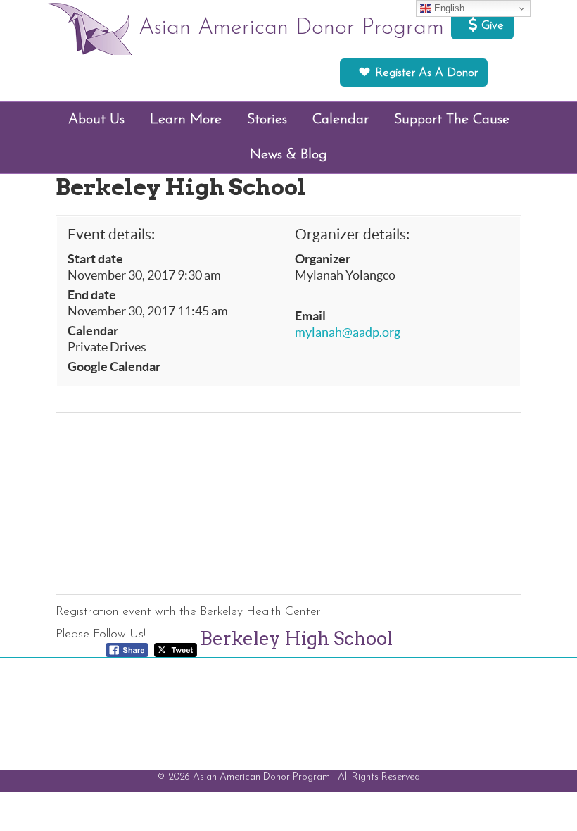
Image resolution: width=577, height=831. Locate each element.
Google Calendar (114, 367)
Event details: (111, 234)
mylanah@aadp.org (347, 332)
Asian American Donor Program (291, 28)
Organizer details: (352, 234)
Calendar (93, 331)
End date (92, 295)
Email (310, 316)
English (447, 8)
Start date (95, 259)
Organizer (322, 259)
